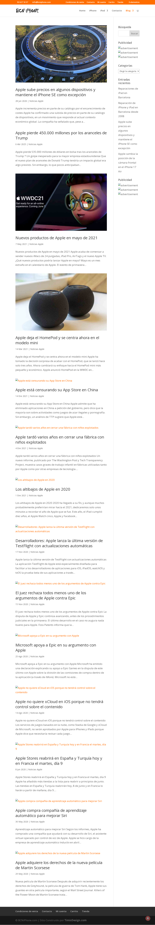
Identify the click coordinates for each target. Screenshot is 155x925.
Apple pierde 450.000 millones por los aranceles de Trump (61, 135)
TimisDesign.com (75, 920)
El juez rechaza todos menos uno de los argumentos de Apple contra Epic (50, 595)
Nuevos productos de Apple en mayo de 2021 (56, 237)
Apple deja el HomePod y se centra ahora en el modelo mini (57, 340)
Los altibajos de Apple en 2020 (42, 489)
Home (82, 11)
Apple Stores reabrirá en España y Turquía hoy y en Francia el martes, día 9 (58, 760)
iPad (102, 11)
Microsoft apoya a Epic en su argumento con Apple (55, 647)
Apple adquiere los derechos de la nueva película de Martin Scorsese (58, 865)
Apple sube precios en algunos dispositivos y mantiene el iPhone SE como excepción (55, 92)
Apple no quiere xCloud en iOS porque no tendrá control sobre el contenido (59, 704)
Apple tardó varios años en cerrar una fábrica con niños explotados (59, 439)
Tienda (120, 2)
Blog (128, 11)
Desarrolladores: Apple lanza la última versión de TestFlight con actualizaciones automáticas (59, 543)
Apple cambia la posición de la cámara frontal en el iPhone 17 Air (128, 162)
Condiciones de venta (75, 2)
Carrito (112, 2)
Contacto (91, 2)
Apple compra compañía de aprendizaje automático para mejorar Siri (51, 813)
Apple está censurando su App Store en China (56, 389)
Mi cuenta (101, 2)
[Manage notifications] (147, 918)
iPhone (92, 11)
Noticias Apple (36, 101)
